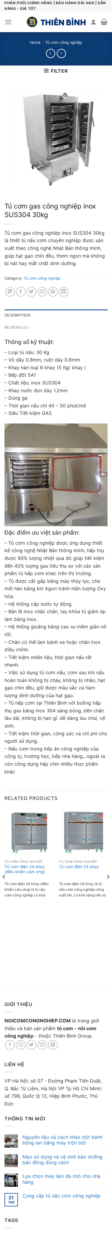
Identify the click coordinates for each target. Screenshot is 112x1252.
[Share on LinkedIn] (64, 292)
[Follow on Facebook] (10, 1045)
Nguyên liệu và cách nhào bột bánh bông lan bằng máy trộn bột (62, 1140)
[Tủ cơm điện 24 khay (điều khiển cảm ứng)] (28, 832)
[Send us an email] (42, 1045)
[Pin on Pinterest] (53, 292)
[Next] (108, 888)
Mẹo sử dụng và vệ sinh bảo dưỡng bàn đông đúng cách (62, 1159)
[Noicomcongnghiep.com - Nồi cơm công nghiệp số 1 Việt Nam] (56, 22)
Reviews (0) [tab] (16, 327)
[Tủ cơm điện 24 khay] (83, 832)
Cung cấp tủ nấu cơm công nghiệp (61, 1196)
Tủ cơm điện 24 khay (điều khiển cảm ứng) (24, 869)
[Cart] (104, 21)
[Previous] (4, 888)
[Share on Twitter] (31, 292)
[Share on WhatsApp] (10, 292)
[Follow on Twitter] (31, 1045)
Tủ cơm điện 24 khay (79, 866)
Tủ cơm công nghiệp (63, 42)
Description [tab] (17, 315)
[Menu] (8, 22)
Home (35, 42)
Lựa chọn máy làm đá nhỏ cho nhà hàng (61, 1179)
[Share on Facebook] (21, 292)
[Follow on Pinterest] (53, 1045)
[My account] (93, 21)
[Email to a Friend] (42, 292)
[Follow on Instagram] (21, 1045)
